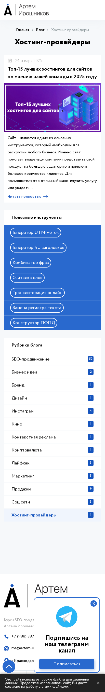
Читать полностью (25, 197)
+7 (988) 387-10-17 (28, 636)
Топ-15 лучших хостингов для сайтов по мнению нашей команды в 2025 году (52, 73)
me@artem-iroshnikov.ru (32, 648)
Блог (40, 30)
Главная (22, 30)
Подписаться (67, 664)
